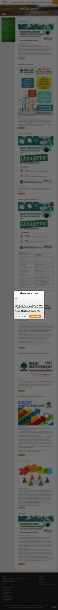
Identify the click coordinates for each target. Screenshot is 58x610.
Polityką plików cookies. (24, 305)
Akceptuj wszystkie (35, 316)
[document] (29, 305)
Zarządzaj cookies (22, 316)
